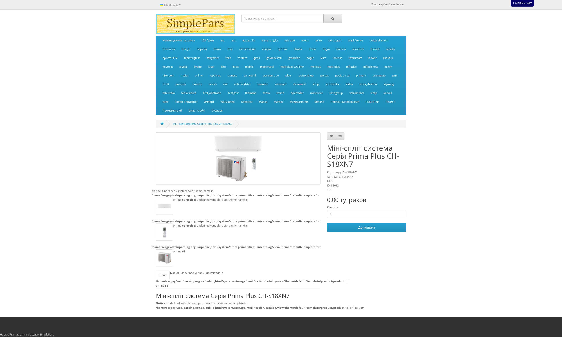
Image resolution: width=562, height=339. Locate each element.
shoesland (299, 84)
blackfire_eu (355, 40)
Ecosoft (375, 49)
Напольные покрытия (345, 102)
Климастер (228, 102)
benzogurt (334, 40)
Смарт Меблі (197, 110)
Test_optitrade (212, 93)
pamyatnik (249, 75)
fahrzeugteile (192, 58)
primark (361, 75)
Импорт (209, 102)
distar (312, 49)
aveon (305, 40)
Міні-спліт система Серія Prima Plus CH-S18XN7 (203, 124)
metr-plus (334, 67)
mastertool (267, 67)
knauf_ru (388, 58)
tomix (266, 93)
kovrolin (168, 67)
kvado (198, 67)
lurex (235, 67)
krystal (183, 67)
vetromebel (356, 93)
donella (341, 49)
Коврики (246, 102)
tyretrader (297, 93)
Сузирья (217, 110)
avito (319, 40)
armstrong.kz (269, 40)
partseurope (271, 75)
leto (223, 67)
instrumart (355, 58)
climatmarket (247, 49)
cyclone (282, 49)
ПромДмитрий (172, 110)
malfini (249, 67)
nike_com (168, 75)
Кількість (332, 207)
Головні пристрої (186, 102)
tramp (280, 93)
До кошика (366, 227)
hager (310, 58)
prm (395, 75)
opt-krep (215, 75)
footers (242, 58)
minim (388, 67)
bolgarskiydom (378, 40)
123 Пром (207, 40)
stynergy (389, 84)
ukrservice (316, 93)
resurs (213, 84)
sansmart (280, 84)
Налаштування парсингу (179, 40)
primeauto (379, 75)
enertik (390, 49)
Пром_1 (391, 102)
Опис (162, 275)
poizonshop (306, 75)
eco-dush (358, 49)
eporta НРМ (170, 58)
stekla (349, 84)
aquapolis (248, 40)
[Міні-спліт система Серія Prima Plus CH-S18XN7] (238, 158)
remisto (197, 84)
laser (211, 67)
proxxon (180, 84)
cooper (266, 49)
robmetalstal (242, 84)
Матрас (278, 102)
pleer (288, 75)
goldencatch (274, 58)
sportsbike (332, 84)
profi (166, 84)
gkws (257, 58)
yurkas (388, 93)
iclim (323, 58)
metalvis (316, 67)
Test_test (233, 93)
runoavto (262, 84)
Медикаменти (299, 102)
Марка (263, 102)
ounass (232, 75)
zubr (165, 102)
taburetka (169, 93)
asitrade (290, 40)
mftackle (351, 67)
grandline (294, 58)
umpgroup (336, 93)
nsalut (184, 75)
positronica (342, 75)
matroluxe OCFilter (292, 67)
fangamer (213, 58)
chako (217, 49)
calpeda (202, 49)
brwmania (169, 49)
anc (233, 40)
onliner (199, 75)
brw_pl (186, 49)
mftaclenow (370, 67)
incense (337, 58)
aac (222, 40)
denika (298, 49)
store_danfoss (368, 84)
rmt (225, 84)
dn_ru (326, 49)
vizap (374, 93)
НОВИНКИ (372, 102)
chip (230, 49)
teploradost (188, 93)
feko (228, 58)
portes (324, 75)
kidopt (372, 58)
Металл (319, 102)
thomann (250, 93)
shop (316, 84)
